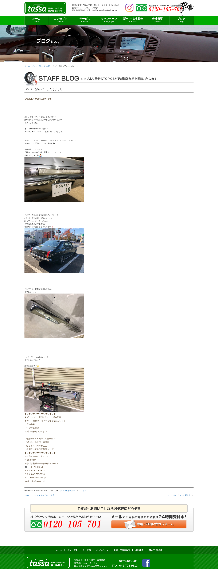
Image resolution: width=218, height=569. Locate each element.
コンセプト (60, 20)
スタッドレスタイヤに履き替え (179, 495)
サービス (87, 550)
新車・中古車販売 (122, 550)
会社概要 (157, 20)
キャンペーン (109, 20)
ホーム (36, 20)
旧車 (73, 491)
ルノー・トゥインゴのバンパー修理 (40, 495)
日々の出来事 (65, 491)
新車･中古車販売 (133, 20)
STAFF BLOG (155, 550)
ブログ (181, 20)
